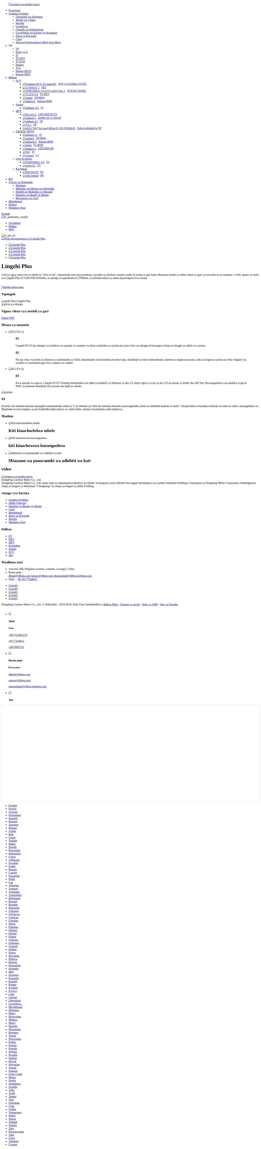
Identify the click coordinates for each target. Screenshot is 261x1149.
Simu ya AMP (150, 604)
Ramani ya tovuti (130, 604)
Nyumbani (14, 223)
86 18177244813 (27, 579)
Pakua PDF (7, 317)
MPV (12, 229)
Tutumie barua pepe (12, 287)
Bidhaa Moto (110, 604)
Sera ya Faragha (169, 604)
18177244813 (16, 641)
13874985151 (16, 647)
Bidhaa (13, 226)
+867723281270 (18, 634)
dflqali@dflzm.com (19, 575)
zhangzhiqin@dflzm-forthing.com (73, 575)
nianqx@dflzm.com (42, 575)
